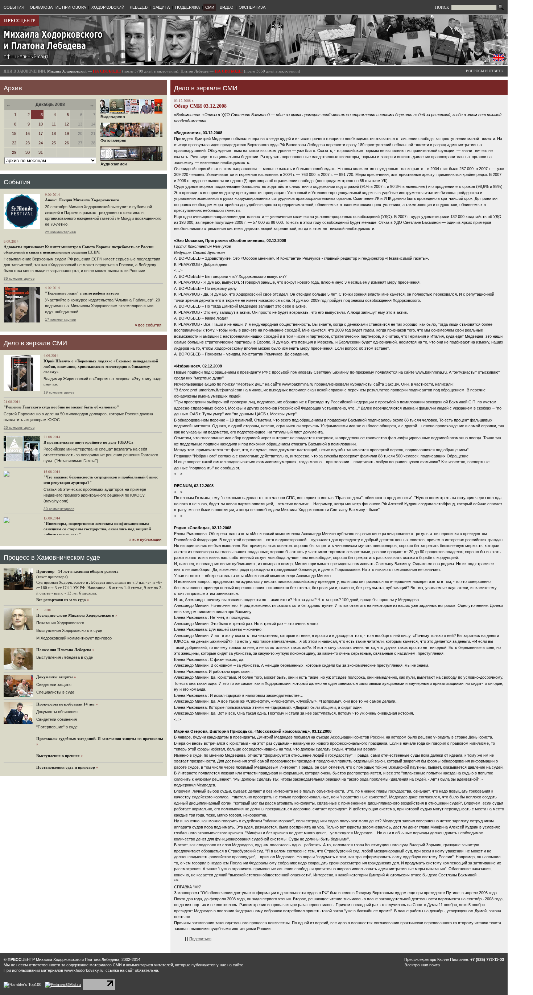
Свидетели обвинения (56, 719)
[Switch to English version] (498, 60)
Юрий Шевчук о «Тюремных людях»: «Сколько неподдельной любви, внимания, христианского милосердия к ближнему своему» (101, 366)
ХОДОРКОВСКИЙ (107, 7)
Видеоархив (112, 117)
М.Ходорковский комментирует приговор (74, 638)
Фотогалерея (113, 140)
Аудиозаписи (113, 164)
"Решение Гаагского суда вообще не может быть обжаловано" (61, 407)
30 (27, 152)
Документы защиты (54, 677)
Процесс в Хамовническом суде (52, 557)
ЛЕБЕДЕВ (139, 7)
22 (14, 143)
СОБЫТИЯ (14, 7)
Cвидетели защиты (53, 684)
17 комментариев (60, 319)
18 (53, 133)
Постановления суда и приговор (65, 767)
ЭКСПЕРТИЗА (252, 7)
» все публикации (145, 539)
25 (53, 143)
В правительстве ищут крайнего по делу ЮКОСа (88, 442)
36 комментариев (19, 278)
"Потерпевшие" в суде (57, 727)
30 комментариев (59, 509)
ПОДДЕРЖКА (187, 7)
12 (67, 124)
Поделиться (200, 939)
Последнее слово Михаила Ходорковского (75, 615)
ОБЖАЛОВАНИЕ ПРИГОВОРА (58, 7)
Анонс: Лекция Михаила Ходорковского (82, 200)
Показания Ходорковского (60, 623)
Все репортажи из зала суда (61, 599)
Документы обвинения (57, 712)
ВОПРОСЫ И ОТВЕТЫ (485, 71)
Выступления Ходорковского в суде (69, 630)
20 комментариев (19, 427)
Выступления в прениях (58, 755)
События (17, 182)
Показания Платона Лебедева (63, 649)
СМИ (209, 7)
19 (67, 133)
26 (67, 143)
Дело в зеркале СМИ (35, 343)
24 (40, 143)
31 (40, 152)
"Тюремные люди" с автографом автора (82, 293)
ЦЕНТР (19, 20)
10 (40, 124)
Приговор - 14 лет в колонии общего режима (77, 571)
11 (54, 124)
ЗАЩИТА (161, 7)
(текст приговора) (52, 577)
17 (40, 133)
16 (27, 133)
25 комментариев (60, 232)
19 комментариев (59, 392)
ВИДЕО (227, 7)
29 (14, 152)
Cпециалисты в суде (55, 692)
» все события (148, 325)
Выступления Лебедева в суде (64, 657)
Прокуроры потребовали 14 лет (65, 704)
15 (14, 133)
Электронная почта (422, 965)
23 (27, 143)
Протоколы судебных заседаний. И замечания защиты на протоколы (99, 738)
